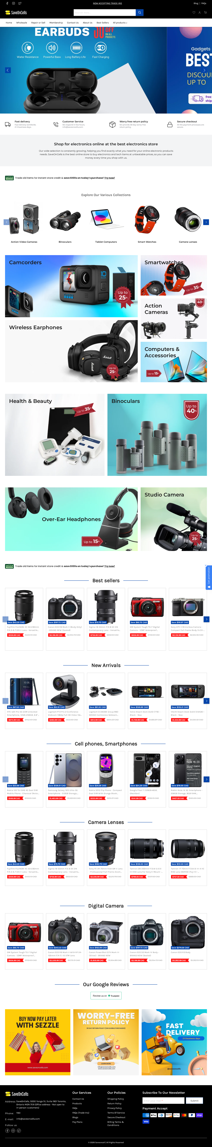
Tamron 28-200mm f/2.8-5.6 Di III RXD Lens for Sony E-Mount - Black (146, 870)
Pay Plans (77, 1122)
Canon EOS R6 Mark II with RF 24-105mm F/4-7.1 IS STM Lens (65, 954)
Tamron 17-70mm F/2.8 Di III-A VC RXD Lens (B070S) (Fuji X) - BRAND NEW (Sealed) (187, 870)
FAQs (203, 3)
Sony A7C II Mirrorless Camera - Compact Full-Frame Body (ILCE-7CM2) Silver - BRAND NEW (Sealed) (187, 629)
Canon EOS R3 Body (181, 952)
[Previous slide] (8, 70)
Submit (194, 1100)
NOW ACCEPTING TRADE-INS (107, 3)
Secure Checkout (116, 1117)
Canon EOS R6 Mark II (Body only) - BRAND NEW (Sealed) (65, 628)
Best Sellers (103, 22)
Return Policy (114, 1103)
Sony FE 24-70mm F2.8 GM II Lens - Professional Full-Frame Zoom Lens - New (106, 870)
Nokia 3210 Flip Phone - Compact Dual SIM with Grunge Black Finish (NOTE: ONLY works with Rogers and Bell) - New (105, 792)
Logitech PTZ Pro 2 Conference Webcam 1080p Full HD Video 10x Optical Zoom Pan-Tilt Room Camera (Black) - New (64, 714)
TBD (18, 1113)
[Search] (139, 12)
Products (77, 1103)
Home (9, 22)
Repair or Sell (38, 22)
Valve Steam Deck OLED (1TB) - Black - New (145, 713)
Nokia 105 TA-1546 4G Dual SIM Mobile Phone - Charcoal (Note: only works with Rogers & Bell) (23, 792)
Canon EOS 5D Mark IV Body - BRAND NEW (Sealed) (144, 954)
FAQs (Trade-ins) (80, 1112)
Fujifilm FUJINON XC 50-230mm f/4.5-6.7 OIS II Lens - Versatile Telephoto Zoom (23, 629)
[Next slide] (204, 70)
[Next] (206, 619)
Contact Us (73, 22)
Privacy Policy (114, 1108)
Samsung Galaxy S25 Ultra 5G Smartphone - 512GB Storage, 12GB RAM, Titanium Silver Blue (63, 792)
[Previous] (5, 619)
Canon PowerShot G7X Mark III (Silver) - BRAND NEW (104, 954)
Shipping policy (115, 1098)
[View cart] (205, 12)
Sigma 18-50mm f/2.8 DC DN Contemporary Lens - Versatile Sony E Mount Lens (104, 629)
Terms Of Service (116, 1112)
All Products (187, 72)
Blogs (75, 1117)
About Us (87, 22)
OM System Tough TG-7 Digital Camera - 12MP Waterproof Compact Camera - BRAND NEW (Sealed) (146, 629)
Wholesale (21, 22)
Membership (56, 22)
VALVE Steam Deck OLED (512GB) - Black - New (188, 713)
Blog (196, 3)
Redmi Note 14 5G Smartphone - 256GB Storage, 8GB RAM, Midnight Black (186, 792)
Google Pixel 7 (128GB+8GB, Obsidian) (143, 792)
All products (119, 22)
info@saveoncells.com (72, 127)
